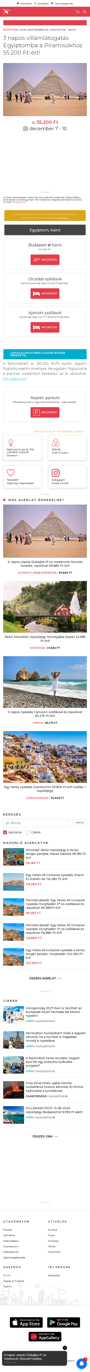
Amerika (53, 1240)
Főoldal (7, 1229)
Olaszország (36, 1096)
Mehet (79, 822)
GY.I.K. (7, 1275)
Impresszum (10, 1246)
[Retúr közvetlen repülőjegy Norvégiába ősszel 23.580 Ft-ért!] (45, 632)
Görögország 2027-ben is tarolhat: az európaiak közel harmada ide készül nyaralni (54, 1012)
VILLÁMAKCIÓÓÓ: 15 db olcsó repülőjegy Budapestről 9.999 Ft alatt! (54, 1110)
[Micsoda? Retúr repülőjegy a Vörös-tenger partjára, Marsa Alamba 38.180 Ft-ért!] (13, 864)
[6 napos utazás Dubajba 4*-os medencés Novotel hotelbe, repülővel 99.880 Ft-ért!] (45, 557)
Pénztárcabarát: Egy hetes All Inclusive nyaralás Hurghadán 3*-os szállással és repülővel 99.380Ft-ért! (55, 904)
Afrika (51, 1246)
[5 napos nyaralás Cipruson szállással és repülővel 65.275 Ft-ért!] (45, 707)
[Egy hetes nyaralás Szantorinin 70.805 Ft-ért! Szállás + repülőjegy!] (45, 782)
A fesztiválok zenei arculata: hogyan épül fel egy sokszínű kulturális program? (53, 1062)
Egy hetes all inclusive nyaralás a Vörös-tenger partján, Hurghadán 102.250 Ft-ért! (56, 954)
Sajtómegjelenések (14, 1257)
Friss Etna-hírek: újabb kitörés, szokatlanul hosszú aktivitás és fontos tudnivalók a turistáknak (55, 1087)
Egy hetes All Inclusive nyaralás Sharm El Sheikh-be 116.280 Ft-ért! (55, 877)
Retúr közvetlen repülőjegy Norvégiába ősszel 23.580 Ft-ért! (45, 639)
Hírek (30, 1021)
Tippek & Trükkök (13, 1281)
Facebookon (19, 202)
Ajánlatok (26, 3)
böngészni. (63, 218)
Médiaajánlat (11, 1251)
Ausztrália (54, 1251)
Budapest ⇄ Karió (45, 245)
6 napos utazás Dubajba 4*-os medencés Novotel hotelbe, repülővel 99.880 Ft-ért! (45, 564)
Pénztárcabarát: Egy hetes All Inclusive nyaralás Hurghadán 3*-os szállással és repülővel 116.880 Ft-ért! (55, 929)
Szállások (43, 3)
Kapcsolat (54, 1275)
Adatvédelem (11, 1240)
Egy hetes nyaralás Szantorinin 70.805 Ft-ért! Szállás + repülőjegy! (45, 789)
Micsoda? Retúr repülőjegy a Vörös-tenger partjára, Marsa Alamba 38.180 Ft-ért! (56, 853)
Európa (52, 1229)
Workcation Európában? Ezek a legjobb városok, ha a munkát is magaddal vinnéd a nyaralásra (56, 1037)
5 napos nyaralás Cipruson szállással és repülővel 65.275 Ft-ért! (45, 714)
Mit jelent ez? (15, 379)
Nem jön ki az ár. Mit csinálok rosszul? (59, 431)
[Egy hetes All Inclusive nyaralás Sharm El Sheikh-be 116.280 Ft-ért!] (13, 890)
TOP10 (7, 1286)
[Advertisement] (45, 164)
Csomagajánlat (63, 3)
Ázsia (51, 1235)
